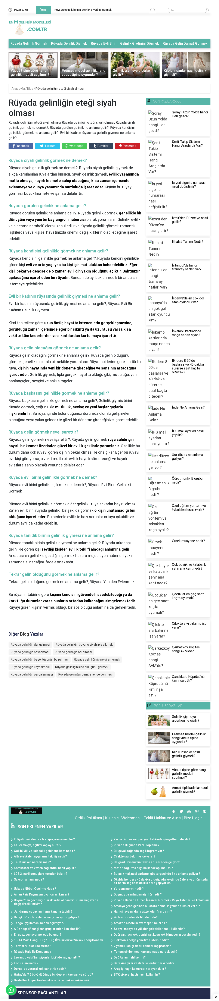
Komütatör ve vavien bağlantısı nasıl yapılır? (45, 868)
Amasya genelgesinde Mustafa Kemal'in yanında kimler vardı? (157, 906)
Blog (30, 88)
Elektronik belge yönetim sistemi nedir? (141, 940)
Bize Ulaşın (193, 818)
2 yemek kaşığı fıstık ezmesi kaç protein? (142, 946)
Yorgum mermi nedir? (129, 888)
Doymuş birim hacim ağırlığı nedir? (138, 894)
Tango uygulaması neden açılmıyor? (39, 923)
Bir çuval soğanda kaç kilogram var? (139, 851)
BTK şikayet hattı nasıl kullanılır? (137, 974)
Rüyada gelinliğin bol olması (73, 652)
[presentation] (150, 10)
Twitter (49, 146)
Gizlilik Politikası (88, 818)
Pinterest (129, 146)
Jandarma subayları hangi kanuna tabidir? (43, 911)
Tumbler (102, 146)
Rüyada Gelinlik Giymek (69, 43)
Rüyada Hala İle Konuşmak (32, 951)
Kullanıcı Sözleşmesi (123, 818)
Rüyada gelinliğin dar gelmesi (30, 644)
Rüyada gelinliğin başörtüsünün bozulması (39, 659)
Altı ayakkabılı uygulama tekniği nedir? (40, 856)
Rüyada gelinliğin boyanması (30, 652)
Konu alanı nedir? (26, 963)
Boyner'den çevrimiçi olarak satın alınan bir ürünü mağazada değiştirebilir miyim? (56, 902)
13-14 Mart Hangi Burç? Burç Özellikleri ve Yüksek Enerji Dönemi (58, 940)
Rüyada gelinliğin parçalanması (32, 674)
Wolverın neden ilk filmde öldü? (136, 917)
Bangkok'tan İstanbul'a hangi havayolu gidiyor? (46, 917)
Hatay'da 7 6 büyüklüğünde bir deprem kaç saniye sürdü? (53, 974)
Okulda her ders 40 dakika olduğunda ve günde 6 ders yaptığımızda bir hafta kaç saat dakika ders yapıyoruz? (161, 881)
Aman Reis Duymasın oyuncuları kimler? (41, 894)
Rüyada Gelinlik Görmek (28, 43)
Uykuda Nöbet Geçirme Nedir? (35, 888)
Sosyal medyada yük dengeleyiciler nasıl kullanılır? (149, 929)
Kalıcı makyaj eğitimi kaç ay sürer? (37, 845)
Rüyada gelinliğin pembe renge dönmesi (85, 674)
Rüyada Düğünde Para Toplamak (136, 845)
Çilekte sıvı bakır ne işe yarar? (134, 856)
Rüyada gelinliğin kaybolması (30, 667)
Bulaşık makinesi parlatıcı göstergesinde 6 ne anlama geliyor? (157, 873)
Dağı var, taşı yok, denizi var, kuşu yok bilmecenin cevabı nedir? (157, 934)
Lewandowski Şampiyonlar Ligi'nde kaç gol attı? (47, 957)
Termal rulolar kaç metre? (32, 946)
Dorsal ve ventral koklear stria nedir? (40, 968)
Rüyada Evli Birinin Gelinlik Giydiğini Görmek (125, 43)
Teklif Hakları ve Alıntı (162, 818)
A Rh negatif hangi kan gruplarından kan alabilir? (47, 929)
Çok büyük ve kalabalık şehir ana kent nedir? (44, 851)
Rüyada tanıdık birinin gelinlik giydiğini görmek (83, 9)
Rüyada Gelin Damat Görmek (185, 43)
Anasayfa (18, 88)
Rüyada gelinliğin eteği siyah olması (60, 88)
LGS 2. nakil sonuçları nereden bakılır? (40, 873)
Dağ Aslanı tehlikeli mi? (130, 957)
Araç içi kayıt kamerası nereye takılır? (140, 968)
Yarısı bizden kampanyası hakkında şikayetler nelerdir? (152, 839)
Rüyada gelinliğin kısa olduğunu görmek (81, 667)
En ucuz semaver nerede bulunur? (37, 934)
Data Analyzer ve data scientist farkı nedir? (144, 963)
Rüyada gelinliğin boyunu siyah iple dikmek (84, 644)
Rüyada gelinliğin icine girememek (97, 659)
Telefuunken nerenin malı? (32, 862)
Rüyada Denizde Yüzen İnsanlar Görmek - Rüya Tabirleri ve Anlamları (161, 900)
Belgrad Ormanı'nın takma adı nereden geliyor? (147, 862)
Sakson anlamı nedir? (29, 879)
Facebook (22, 146)
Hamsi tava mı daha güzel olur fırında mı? (143, 911)
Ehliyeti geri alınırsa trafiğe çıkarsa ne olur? (44, 839)
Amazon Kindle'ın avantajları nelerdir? (140, 923)
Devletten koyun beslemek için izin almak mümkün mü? (51, 980)
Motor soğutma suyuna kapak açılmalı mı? (143, 868)
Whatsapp (76, 146)
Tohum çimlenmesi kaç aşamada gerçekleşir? (146, 951)
